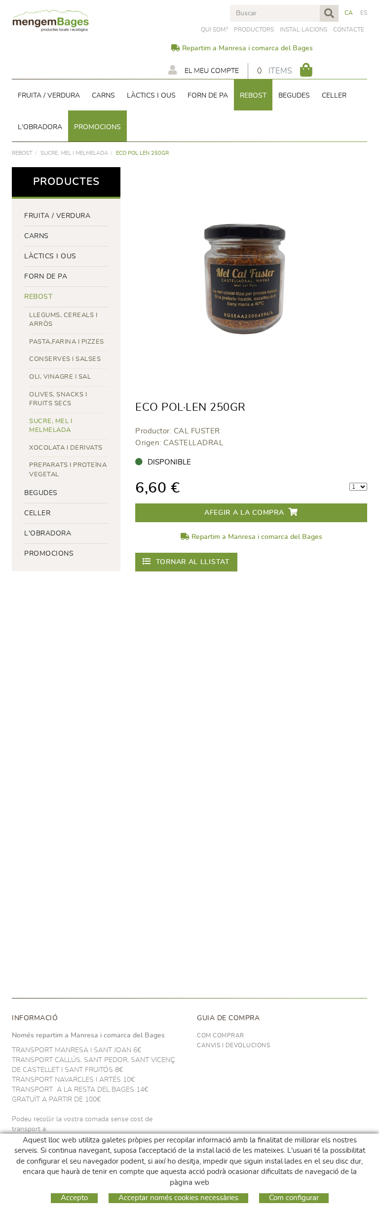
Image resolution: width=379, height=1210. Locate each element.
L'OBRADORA (47, 533)
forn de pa (45, 276)
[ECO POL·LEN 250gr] (247, 279)
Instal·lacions (303, 30)
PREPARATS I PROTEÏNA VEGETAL (68, 470)
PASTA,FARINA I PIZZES (66, 342)
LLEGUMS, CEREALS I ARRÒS (63, 320)
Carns (36, 236)
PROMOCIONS (49, 553)
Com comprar (220, 1035)
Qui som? (214, 30)
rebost (22, 153)
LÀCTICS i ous (50, 256)
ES (364, 13)
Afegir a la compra (244, 512)
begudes (41, 493)
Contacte (348, 30)
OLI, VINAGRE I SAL (60, 377)
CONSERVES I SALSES (65, 359)
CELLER (37, 513)
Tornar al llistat (193, 562)
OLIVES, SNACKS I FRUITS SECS (58, 399)
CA (348, 13)
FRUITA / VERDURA (57, 216)
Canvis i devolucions (233, 1045)
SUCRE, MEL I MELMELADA (74, 153)
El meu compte (211, 71)
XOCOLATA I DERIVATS (66, 448)
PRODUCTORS (254, 30)
